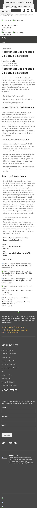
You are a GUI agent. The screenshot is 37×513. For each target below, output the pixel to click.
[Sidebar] (2, 510)
